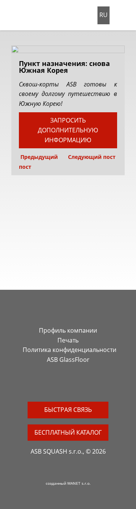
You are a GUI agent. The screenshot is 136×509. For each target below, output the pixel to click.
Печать (68, 340)
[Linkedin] (90, 384)
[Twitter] (63, 384)
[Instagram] (54, 384)
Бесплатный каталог (68, 432)
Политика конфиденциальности (69, 350)
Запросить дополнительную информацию (68, 130)
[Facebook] (45, 384)
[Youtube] (72, 384)
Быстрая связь (68, 409)
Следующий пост (92, 156)
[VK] (81, 384)
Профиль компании (68, 330)
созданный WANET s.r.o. (68, 483)
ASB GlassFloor (68, 359)
